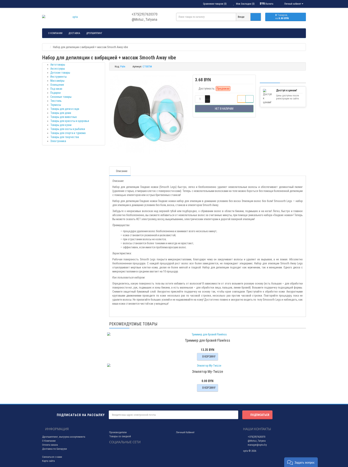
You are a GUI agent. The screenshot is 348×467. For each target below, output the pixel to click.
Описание (121, 171)
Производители (118, 432)
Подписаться (259, 414)
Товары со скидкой (120, 436)
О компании (55, 33)
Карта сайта (48, 460)
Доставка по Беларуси (54, 448)
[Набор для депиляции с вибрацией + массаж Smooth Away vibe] (149, 114)
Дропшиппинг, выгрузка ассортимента (63, 436)
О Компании (49, 440)
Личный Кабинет (185, 432)
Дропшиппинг (94, 33)
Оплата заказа (50, 444)
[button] (301, 462)
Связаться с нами (52, 456)
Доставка (74, 33)
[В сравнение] (249, 99)
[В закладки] (241, 99)
